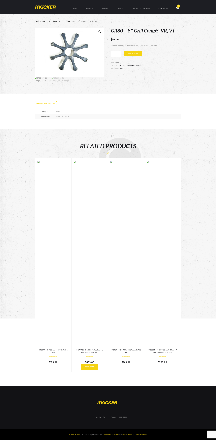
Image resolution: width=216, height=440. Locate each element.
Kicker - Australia (75, 434)
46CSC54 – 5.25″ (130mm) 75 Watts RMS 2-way (126, 351)
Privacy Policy (127, 434)
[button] (99, 31)
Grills (139, 65)
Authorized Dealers (141, 8)
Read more (89, 367)
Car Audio (52, 21)
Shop (44, 21)
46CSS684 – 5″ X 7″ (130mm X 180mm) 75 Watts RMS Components (162, 351)
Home (74, 8)
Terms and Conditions (110, 434)
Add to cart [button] (53, 255)
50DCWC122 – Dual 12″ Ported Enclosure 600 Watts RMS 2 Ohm (89, 351)
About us (106, 8)
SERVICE (121, 8)
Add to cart (133, 53)
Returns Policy (141, 434)
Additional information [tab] (45, 103)
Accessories (64, 21)
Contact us (163, 8)
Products (89, 8)
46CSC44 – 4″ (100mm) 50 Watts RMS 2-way (53, 351)
